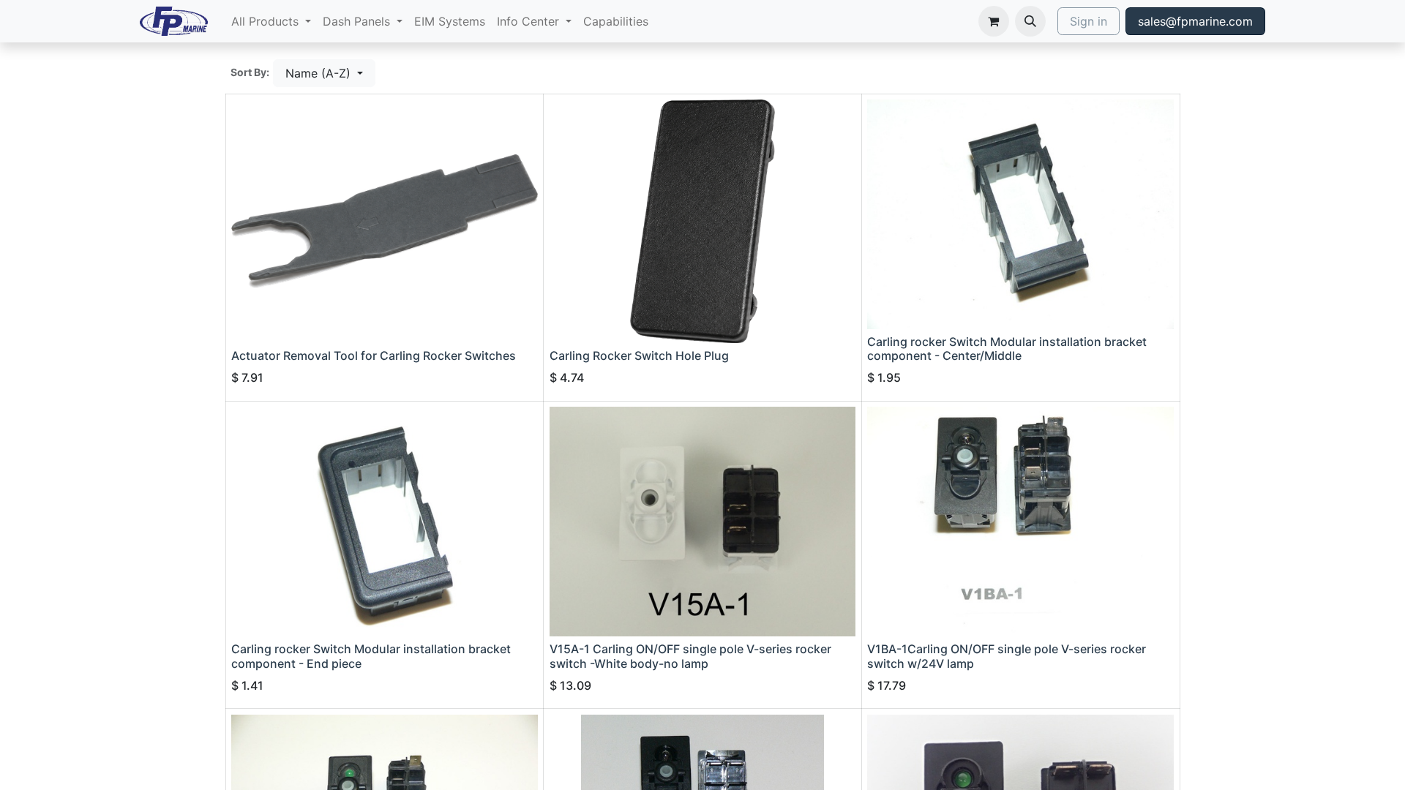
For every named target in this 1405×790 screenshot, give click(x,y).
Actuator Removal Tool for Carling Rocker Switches (373, 355)
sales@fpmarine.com (1195, 21)
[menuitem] (271, 21)
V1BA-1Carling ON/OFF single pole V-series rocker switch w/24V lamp (1006, 656)
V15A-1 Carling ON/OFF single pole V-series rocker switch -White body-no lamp (690, 656)
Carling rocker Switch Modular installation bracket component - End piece (371, 656)
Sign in (1088, 21)
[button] (1030, 21)
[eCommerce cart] (993, 21)
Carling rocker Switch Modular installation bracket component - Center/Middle (1007, 348)
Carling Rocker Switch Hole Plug (639, 355)
